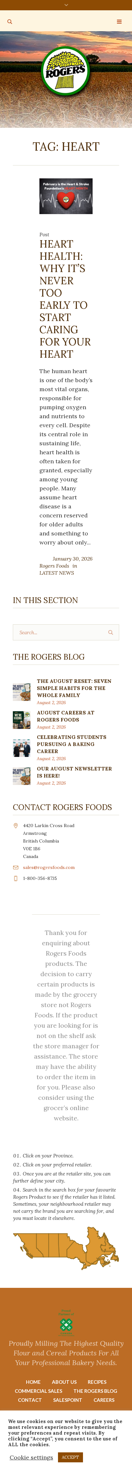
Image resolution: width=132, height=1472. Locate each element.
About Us (64, 1382)
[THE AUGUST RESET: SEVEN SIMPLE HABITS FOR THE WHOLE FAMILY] (21, 691)
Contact (30, 1400)
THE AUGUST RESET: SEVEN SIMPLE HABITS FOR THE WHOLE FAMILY (74, 688)
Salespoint (67, 1400)
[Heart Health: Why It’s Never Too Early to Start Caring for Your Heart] (66, 195)
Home (33, 1382)
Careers (104, 1400)
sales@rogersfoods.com (49, 867)
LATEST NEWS (56, 573)
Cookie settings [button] (31, 1457)
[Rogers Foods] (66, 72)
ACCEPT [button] (70, 1457)
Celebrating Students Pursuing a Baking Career (71, 744)
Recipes (97, 1382)
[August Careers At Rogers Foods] (21, 719)
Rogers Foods (54, 565)
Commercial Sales (38, 1391)
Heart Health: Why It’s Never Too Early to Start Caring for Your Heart (65, 299)
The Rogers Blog (95, 1391)
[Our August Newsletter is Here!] (21, 775)
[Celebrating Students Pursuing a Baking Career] (21, 747)
